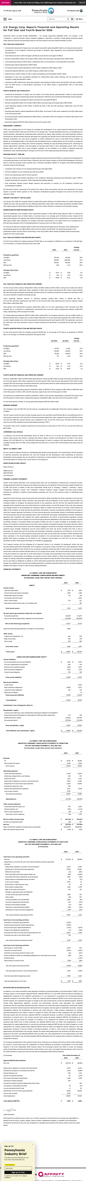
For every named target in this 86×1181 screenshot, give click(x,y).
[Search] (68, 19)
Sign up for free (18, 1172)
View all (82, 2)
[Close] (33, 1144)
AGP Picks (5, 3)
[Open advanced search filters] (72, 19)
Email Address (9, 1165)
